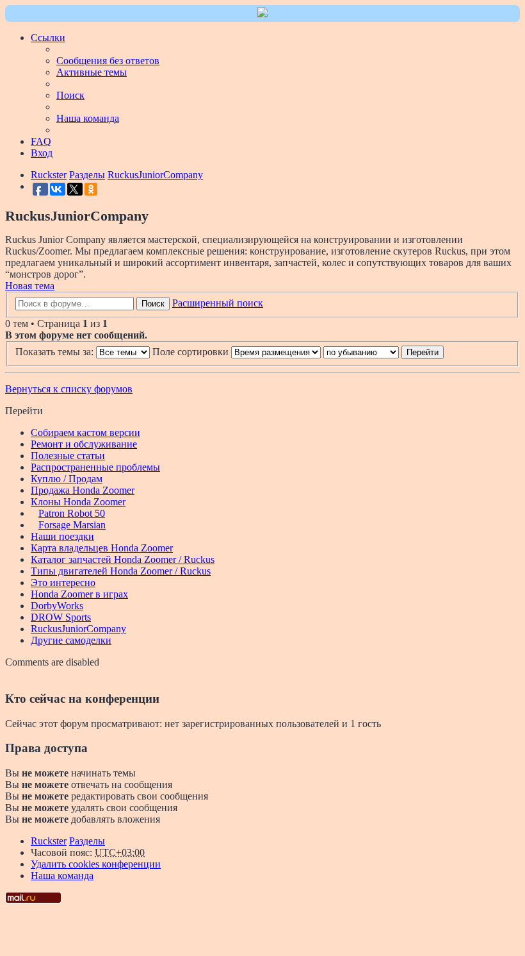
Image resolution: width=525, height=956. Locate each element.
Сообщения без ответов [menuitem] (107, 60)
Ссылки (48, 37)
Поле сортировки (191, 351)
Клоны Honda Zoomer (78, 501)
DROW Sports (61, 617)
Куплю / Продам (66, 478)
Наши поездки (62, 536)
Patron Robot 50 (71, 513)
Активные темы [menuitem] (91, 72)
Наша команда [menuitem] (87, 118)
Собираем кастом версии (85, 432)
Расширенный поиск (217, 303)
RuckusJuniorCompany (78, 628)
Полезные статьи (68, 455)
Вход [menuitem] (41, 152)
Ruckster (49, 840)
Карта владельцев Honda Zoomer (102, 547)
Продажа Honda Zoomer (82, 490)
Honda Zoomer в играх (79, 594)
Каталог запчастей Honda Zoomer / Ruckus (122, 559)
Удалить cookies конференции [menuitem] (96, 864)
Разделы (87, 840)
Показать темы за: (55, 351)
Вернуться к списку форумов (69, 388)
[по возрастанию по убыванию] (361, 351)
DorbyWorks (57, 605)
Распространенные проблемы (95, 467)
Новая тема (29, 285)
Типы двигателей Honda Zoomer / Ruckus (121, 571)
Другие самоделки (71, 640)
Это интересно (63, 582)
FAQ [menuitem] (41, 141)
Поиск (153, 303)
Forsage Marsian (72, 524)
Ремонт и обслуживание (84, 444)
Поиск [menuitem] (70, 95)
